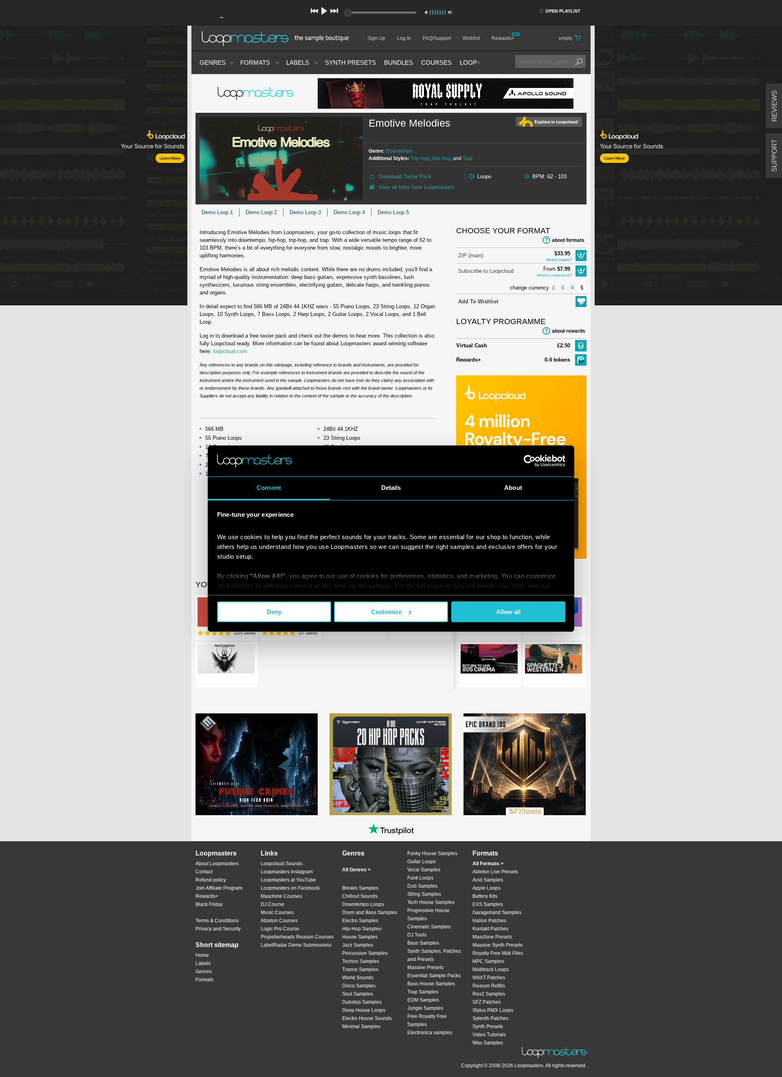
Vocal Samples (423, 870)
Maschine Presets (492, 937)
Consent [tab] (269, 487)
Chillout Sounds (360, 896)
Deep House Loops (363, 1010)
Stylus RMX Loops (492, 1010)
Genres (213, 62)
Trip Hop (420, 158)
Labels (297, 62)
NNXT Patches (488, 977)
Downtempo (399, 151)
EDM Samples (423, 1000)
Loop (470, 62)
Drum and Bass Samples (369, 912)
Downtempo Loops (363, 904)
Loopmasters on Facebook (290, 888)
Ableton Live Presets (495, 872)
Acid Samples (487, 880)
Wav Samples (487, 1043)
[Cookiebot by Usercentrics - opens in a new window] (529, 461)
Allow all (508, 611)
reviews (774, 106)
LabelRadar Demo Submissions (296, 945)
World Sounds (357, 977)
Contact (204, 872)
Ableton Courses (279, 920)
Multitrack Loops (490, 969)
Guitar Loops (421, 861)
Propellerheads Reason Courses (297, 937)
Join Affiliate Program (219, 888)
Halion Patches (489, 920)
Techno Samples (360, 961)
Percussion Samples (365, 953)
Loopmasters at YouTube (288, 880)
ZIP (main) (470, 255)
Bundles (398, 62)
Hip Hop (441, 158)
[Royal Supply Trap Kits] (445, 93)
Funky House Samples (432, 853)
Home (202, 955)
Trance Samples (360, 969)
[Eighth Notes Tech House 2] (390, 764)
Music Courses (277, 912)
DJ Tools (416, 935)
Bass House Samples (431, 984)
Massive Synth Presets (497, 945)
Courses (436, 62)
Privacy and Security (218, 929)
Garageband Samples (496, 912)
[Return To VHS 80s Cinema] (489, 660)
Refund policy (211, 880)
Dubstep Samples (362, 1002)
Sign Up (376, 38)
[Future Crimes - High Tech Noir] (257, 764)
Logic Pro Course (280, 929)
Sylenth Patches (490, 1018)
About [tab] (513, 487)
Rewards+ (503, 38)
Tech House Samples (431, 902)
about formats (568, 240)
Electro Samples (360, 920)
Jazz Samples (357, 945)
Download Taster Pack (405, 176)
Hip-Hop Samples (362, 929)
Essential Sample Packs (434, 975)
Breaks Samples (360, 888)
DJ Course (272, 904)
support (774, 155)
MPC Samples (488, 961)
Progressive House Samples (428, 914)
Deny (274, 611)
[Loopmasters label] (257, 93)
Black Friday (209, 904)
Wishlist (471, 38)
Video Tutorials (489, 1035)
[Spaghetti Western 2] (553, 660)
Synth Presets (350, 62)
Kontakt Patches (490, 929)
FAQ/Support (437, 38)
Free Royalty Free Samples (427, 1020)
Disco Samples (359, 986)
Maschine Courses (281, 896)
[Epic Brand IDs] (524, 764)
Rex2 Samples (488, 994)
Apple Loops (486, 888)
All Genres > (356, 870)
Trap (468, 158)
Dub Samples (422, 886)
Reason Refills (488, 986)
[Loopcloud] (93, 167)
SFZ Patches (486, 1002)
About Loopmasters (217, 863)
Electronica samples (429, 1032)
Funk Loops (420, 878)
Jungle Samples (425, 1008)
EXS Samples (487, 904)
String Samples (424, 894)
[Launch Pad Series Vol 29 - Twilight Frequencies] (226, 660)
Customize (386, 611)
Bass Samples (423, 943)
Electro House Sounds (367, 1018)
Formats (255, 62)
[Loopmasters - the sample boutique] (278, 38)
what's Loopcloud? (554, 275)
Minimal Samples (361, 1026)
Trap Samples (422, 992)
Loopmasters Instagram (287, 872)
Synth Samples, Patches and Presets (434, 955)
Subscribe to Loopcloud (486, 271)
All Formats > (487, 863)
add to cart (581, 255)
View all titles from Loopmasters (417, 187)
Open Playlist (562, 11)
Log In (404, 38)
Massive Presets (425, 967)
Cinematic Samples (428, 927)
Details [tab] (391, 487)
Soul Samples (357, 994)
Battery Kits (484, 896)
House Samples (360, 937)
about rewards (568, 331)
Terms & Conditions (217, 920)
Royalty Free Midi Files (497, 953)
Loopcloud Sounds (282, 863)
